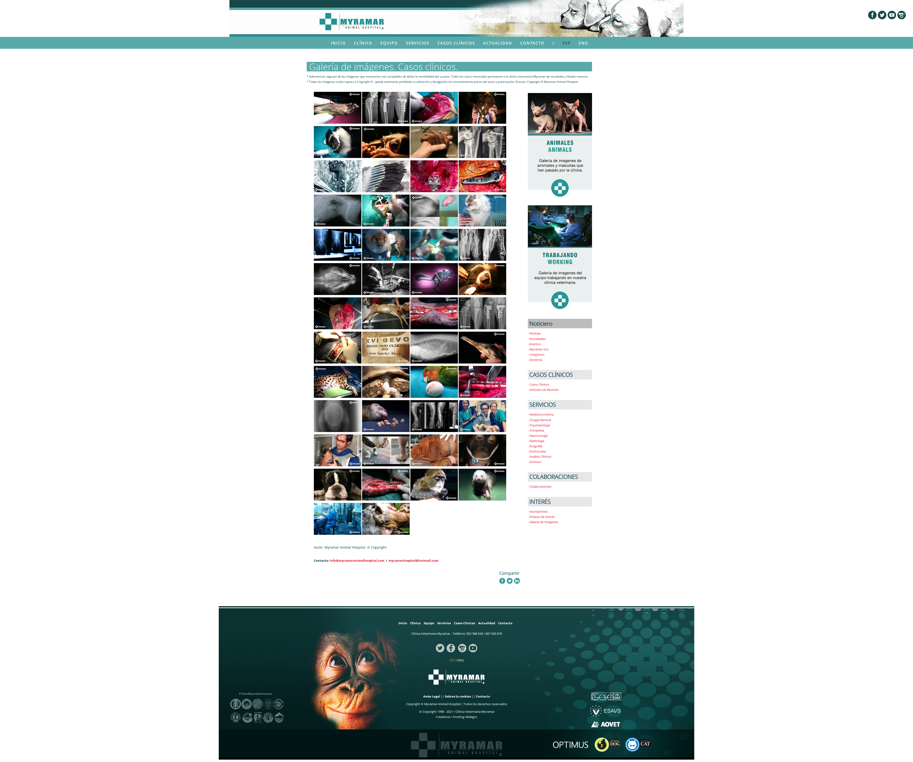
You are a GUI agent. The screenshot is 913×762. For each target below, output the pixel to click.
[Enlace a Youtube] (892, 14)
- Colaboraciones (539, 486)
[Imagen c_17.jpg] (482, 107)
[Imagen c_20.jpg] (338, 416)
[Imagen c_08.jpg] (386, 484)
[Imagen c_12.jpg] (434, 142)
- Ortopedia (536, 430)
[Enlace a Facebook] (873, 14)
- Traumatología (539, 425)
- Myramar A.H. (538, 349)
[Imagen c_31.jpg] (386, 210)
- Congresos (536, 354)
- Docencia (535, 360)
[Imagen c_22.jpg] (386, 518)
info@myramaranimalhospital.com (357, 560)
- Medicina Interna (541, 414)
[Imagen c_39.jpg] (434, 210)
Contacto (532, 43)
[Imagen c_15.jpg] (338, 107)
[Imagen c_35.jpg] (386, 244)
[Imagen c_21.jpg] (482, 347)
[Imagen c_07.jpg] (434, 279)
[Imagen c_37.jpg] (434, 107)
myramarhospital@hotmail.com (413, 560)
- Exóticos (534, 462)
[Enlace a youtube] (473, 648)
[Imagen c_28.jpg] (338, 450)
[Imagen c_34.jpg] (338, 347)
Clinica (415, 623)
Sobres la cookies (458, 696)
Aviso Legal (431, 696)
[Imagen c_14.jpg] (338, 142)
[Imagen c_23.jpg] (338, 381)
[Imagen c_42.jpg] (434, 416)
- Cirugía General (539, 420)
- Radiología (536, 441)
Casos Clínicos (456, 43)
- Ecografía (535, 446)
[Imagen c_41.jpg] (482, 313)
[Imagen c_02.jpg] (338, 313)
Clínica (363, 43)
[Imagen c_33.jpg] (338, 210)
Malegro (471, 717)
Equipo (389, 43)
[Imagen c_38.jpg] (482, 210)
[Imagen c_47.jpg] (338, 176)
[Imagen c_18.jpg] (386, 176)
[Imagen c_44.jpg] (482, 244)
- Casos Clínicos (538, 384)
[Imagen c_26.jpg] (482, 484)
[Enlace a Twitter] (883, 14)
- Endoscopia (537, 451)
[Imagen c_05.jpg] (434, 176)
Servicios (417, 43)
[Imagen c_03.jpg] (434, 244)
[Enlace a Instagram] (901, 14)
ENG (583, 43)
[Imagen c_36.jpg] (434, 347)
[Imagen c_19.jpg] (434, 381)
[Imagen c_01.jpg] (482, 381)
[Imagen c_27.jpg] (482, 279)
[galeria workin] (560, 258)
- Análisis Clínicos (539, 456)
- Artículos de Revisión (543, 390)
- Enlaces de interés (541, 517)
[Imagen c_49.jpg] (386, 347)
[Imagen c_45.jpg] (482, 416)
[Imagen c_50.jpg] (482, 176)
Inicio (338, 43)
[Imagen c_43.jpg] (386, 450)
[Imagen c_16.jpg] (386, 142)
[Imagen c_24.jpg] (434, 450)
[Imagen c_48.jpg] (386, 107)
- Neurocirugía (538, 435)
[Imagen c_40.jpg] (482, 142)
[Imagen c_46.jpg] (386, 279)
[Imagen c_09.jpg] (338, 244)
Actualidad (497, 43)
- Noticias (534, 333)
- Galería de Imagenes (543, 522)
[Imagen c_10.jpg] (386, 416)
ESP (567, 43)
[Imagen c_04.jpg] (338, 518)
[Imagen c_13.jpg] (386, 381)
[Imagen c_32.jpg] (386, 313)
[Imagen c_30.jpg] (338, 279)
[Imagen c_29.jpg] (434, 484)
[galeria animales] (560, 145)
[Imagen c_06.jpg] (434, 313)
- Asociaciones (538, 511)
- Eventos (534, 344)
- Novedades (537, 339)
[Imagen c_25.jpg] (338, 484)
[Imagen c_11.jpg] (482, 450)
